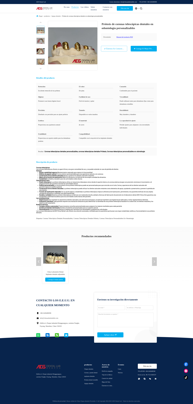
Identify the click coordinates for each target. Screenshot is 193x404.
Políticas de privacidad (59, 401)
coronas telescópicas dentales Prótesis (86, 218)
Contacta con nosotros (107, 8)
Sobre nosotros (94, 8)
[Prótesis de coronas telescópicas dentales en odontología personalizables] (72, 45)
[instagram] (186, 371)
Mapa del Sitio (106, 382)
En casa (66, 7)
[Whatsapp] (41, 336)
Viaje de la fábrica (107, 375)
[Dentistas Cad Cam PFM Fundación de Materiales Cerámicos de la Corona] (68, 254)
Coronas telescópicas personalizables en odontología (116, 218)
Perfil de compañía (107, 371)
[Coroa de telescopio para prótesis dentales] (150, 254)
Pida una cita (125, 8)
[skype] (50, 336)
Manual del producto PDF (124, 37)
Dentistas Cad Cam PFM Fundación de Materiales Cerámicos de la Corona (68, 274)
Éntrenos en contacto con (116, 49)
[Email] (68, 336)
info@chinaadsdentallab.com (49, 318)
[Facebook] (186, 364)
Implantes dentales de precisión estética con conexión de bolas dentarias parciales (95, 274)
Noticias (120, 372)
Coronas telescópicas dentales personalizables (58, 218)
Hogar (40, 16)
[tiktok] (186, 377)
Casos (119, 369)
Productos (75, 7)
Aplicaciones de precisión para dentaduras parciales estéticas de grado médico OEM (122, 274)
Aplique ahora (109, 335)
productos (47, 16)
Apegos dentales (56, 16)
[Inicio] (44, 8)
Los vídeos (85, 7)
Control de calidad (107, 378)
